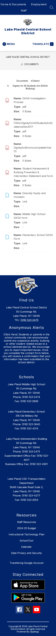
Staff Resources (26, 522)
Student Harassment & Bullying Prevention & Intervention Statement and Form (33, 172)
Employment (39, 4)
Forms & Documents (13, 4)
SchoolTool (26, 540)
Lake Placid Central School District (28, 57)
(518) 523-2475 (29, 320)
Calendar (26, 546)
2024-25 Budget (26, 528)
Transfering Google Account (26, 562)
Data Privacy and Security (26, 553)
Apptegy (34, 631)
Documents (32, 64)
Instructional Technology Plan (26, 534)
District (36, 80)
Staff (24, 10)
